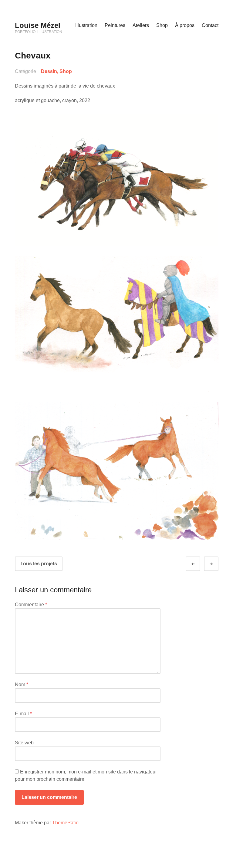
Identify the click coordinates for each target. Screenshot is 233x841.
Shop (162, 25)
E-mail (23, 713)
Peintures (115, 25)
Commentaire (31, 604)
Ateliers (141, 25)
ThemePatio (65, 822)
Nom (21, 684)
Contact (210, 25)
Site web (24, 742)
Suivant (216, 564)
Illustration (86, 25)
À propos (184, 25)
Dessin (49, 71)
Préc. (198, 564)
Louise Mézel (37, 25)
